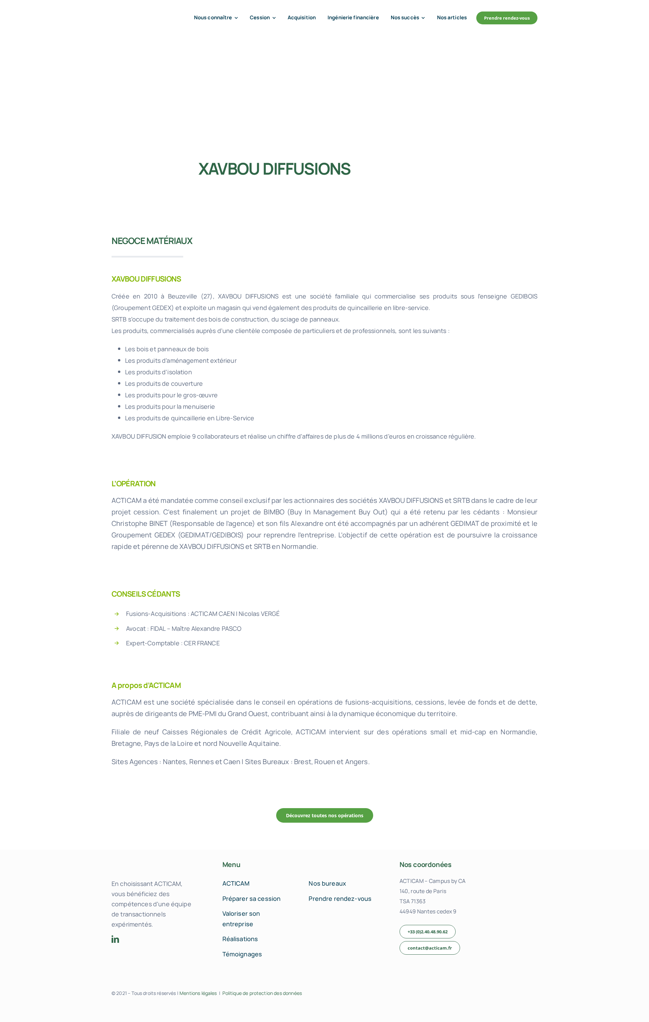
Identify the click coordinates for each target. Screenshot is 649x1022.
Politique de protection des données (262, 993)
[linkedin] (115, 939)
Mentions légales (198, 993)
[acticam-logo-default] (140, 12)
